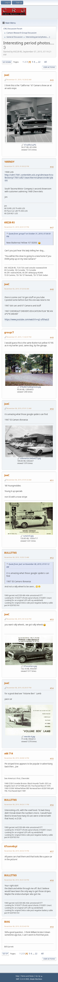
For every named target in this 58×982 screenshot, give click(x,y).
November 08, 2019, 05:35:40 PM (16, 926)
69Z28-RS (9, 222)
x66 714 (8, 753)
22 (39, 62)
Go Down (7, 62)
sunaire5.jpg (28, 536)
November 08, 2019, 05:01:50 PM (16, 880)
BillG (7, 921)
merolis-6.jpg (29, 736)
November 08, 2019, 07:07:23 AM (19, 480)
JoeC (6, 75)
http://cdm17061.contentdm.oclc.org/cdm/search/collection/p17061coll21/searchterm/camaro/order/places (29, 177)
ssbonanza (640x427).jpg (30, 458)
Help (17, 976)
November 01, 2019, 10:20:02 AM (19, 79)
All (45, 62)
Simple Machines (36, 979)
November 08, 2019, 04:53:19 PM (16, 851)
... (37, 62)
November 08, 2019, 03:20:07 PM (19, 688)
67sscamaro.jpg (30, 666)
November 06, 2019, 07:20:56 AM (16, 289)
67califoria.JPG (30, 145)
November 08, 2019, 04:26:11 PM (16, 804)
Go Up (5, 954)
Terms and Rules (27, 976)
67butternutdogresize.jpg (30, 387)
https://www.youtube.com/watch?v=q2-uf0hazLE (27, 319)
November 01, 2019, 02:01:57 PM (16, 227)
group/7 (9, 332)
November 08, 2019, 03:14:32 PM (19, 619)
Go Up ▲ (39, 976)
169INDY (9, 161)
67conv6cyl (10, 846)
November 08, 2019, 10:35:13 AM (16, 557)
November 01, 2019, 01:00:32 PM (16, 166)
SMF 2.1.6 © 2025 (22, 979)
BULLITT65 (10, 552)
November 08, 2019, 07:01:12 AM (19, 408)
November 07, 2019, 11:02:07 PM (19, 337)
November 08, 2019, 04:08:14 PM (16, 758)
